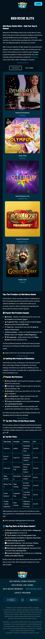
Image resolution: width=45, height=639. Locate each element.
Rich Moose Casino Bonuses (22, 581)
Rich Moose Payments (13, 589)
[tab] (15, 68)
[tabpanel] (22, 181)
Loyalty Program (22, 593)
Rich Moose (34, 57)
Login (38, 4)
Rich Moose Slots (34, 589)
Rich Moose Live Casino (22, 585)
